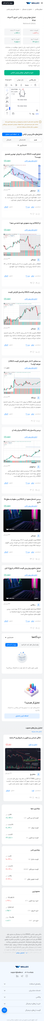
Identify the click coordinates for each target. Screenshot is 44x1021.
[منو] (42, 3)
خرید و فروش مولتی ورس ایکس (22, 72)
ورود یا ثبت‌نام (7, 3)
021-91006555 (29, 972)
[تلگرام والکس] (22, 976)
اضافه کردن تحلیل (11, 134)
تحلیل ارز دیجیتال (27, 9)
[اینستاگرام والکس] (26, 976)
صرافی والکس (38, 9)
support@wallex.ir (17, 972)
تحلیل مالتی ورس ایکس (13, 9)
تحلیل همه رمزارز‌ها (37, 732)
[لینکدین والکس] (17, 976)
